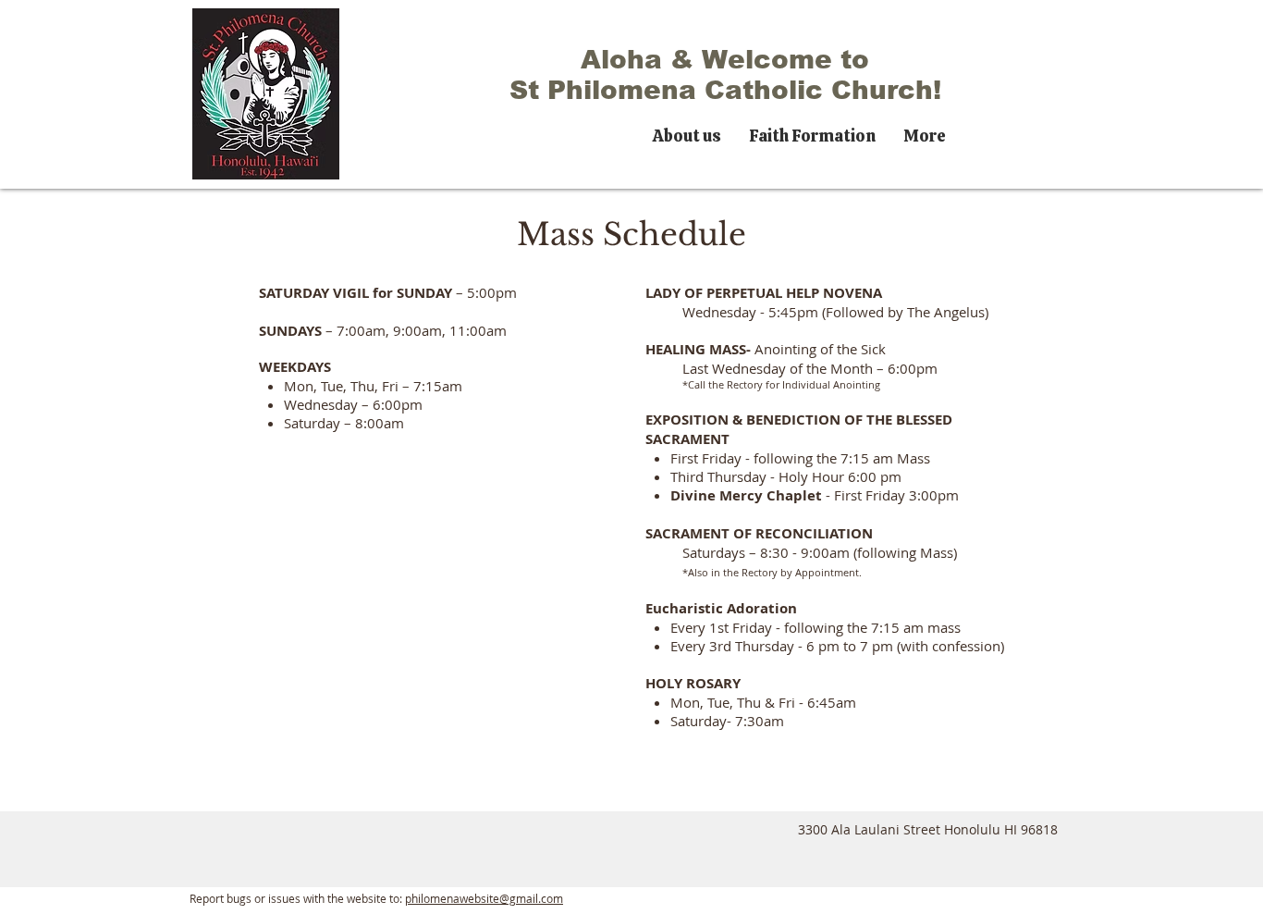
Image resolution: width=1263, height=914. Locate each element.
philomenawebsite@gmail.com (484, 898)
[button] (687, 133)
